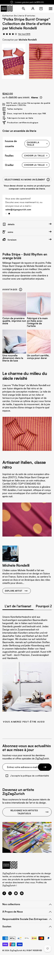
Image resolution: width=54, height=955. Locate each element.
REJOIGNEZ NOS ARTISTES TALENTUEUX (24, 812)
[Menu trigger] (50, 8)
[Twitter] (10, 894)
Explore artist (13, 591)
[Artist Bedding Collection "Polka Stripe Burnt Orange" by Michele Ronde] (13, 61)
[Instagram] (16, 894)
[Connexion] (33, 8)
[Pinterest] (22, 894)
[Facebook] (4, 894)
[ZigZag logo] (7, 9)
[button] (41, 8)
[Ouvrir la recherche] (23, 8)
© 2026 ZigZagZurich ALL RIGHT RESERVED (22, 951)
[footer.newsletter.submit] (45, 767)
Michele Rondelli (28, 39)
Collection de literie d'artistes (18, 16)
